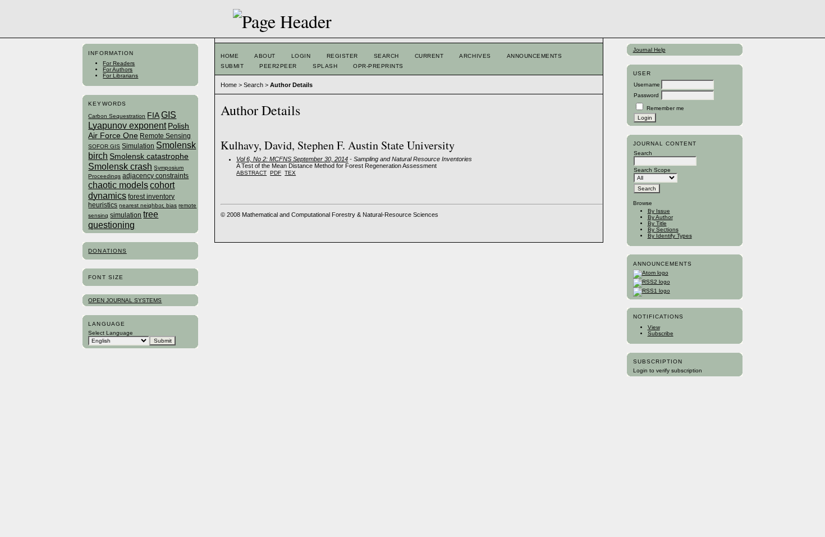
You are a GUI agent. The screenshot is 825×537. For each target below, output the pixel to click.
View (654, 327)
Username (647, 84)
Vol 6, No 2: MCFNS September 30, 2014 (292, 159)
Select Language (110, 333)
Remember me (665, 108)
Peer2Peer (278, 66)
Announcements (534, 56)
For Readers (119, 63)
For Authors (117, 69)
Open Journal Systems (125, 300)
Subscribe (660, 333)
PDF (275, 173)
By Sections (663, 229)
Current (429, 56)
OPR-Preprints (378, 66)
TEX (290, 173)
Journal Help (649, 50)
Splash (325, 66)
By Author (660, 217)
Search (386, 56)
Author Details (291, 84)
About (265, 56)
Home (230, 56)
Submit (232, 66)
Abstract (251, 173)
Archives (475, 56)
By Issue (659, 211)
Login (301, 56)
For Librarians (120, 75)
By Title (657, 223)
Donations (107, 251)
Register (342, 56)
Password (646, 95)
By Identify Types (670, 236)
